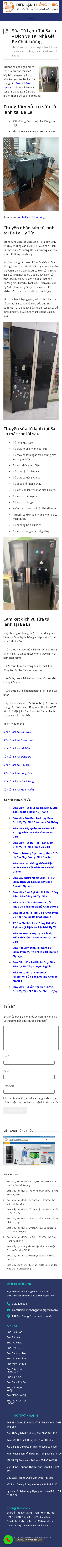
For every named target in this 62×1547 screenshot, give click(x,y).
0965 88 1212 (49, 1433)
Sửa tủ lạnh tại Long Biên (18, 773)
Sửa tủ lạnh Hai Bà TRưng (18, 781)
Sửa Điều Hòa (14, 1332)
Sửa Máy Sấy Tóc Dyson (16, 1402)
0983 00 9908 (49, 1446)
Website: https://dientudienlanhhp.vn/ (27, 1525)
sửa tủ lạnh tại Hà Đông (31, 217)
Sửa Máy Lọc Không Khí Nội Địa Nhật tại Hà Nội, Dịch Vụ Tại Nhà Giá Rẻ (33, 867)
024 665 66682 (49, 1460)
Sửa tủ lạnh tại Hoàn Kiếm (18, 789)
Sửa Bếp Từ (13, 1347)
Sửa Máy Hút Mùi (16, 1353)
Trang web (8, 1085)
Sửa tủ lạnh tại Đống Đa (17, 756)
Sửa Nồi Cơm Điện (17, 1395)
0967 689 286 (45, 1440)
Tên (6, 1056)
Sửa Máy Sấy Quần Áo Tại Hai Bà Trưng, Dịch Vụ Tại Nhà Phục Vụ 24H (33, 832)
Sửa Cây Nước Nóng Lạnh (15, 1370)
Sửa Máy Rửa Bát (17, 1382)
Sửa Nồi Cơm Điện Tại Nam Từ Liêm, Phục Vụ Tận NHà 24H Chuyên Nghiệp (35, 952)
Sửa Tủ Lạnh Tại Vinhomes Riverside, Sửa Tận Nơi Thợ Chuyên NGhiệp (35, 976)
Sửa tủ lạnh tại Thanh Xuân (18, 740)
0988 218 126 (54, 1453)
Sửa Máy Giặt (14, 1342)
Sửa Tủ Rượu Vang (14, 1389)
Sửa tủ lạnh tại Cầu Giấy (17, 732)
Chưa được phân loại (29, 47)
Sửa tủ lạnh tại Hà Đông (17, 748)
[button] (31, 16)
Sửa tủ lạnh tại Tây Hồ (16, 764)
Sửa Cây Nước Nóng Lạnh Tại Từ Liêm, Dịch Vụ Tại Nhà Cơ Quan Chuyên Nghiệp (33, 882)
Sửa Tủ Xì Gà (14, 1376)
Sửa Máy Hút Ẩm (16, 1358)
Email (7, 1071)
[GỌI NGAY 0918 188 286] (8, 1539)
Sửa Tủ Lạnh (14, 1337)
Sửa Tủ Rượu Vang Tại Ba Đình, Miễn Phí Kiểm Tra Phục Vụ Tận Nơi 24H (35, 937)
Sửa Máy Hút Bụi (16, 1363)
